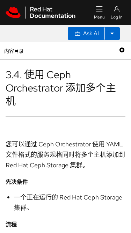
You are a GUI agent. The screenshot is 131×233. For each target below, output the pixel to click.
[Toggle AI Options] (112, 33)
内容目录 (14, 50)
